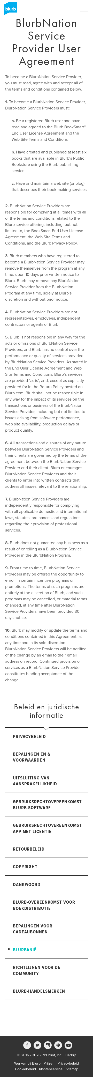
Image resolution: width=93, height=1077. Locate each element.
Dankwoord (27, 885)
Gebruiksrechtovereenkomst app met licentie (47, 829)
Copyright (25, 867)
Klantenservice (51, 1069)
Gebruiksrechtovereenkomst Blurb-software (47, 805)
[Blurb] (9, 10)
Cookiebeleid (25, 1069)
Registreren (61, 9)
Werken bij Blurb (27, 1063)
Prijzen (49, 1063)
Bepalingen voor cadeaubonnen (32, 929)
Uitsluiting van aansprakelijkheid (35, 781)
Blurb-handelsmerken (39, 991)
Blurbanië (25, 950)
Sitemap (72, 1069)
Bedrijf (70, 1055)
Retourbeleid (29, 849)
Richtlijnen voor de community (36, 971)
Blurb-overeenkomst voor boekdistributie (44, 905)
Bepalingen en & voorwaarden (31, 757)
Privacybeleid (29, 737)
